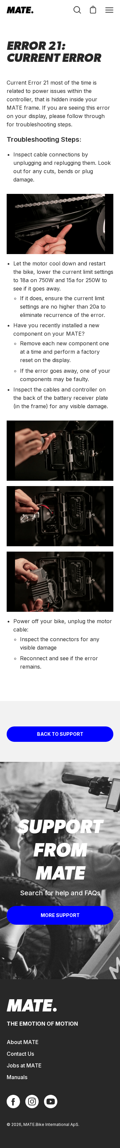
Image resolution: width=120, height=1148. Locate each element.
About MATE (23, 1042)
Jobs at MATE (24, 1065)
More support (60, 915)
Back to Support (60, 734)
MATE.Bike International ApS (50, 1124)
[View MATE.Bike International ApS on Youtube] (50, 1101)
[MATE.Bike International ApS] (20, 10)
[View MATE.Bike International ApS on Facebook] (13, 1101)
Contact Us (20, 1053)
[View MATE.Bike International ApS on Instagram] (32, 1101)
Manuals (17, 1077)
